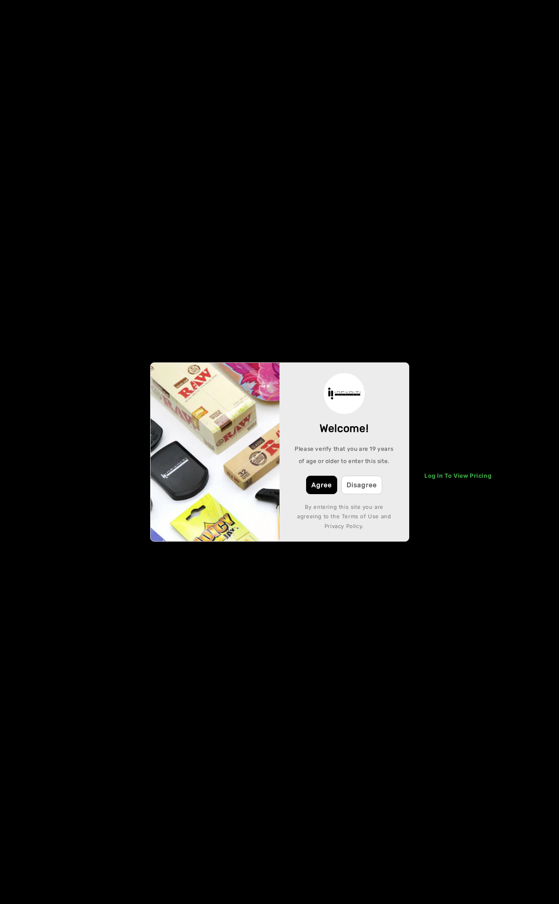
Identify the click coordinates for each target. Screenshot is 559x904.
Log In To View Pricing (457, 475)
